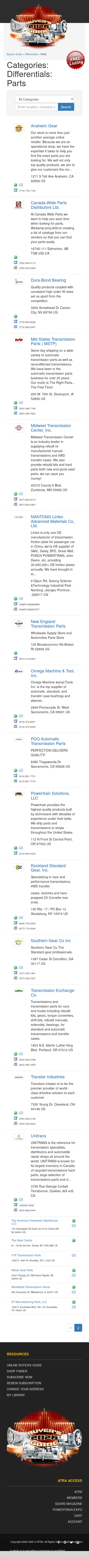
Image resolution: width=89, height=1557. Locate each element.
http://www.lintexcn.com (16, 599)
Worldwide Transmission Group (30, 1287)
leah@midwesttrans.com (22, 494)
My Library (16, 1395)
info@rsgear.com (22, 918)
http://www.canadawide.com (74, 1241)
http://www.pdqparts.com (16, 771)
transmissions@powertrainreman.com (22, 848)
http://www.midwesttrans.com (16, 494)
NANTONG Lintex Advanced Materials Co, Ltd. (52, 521)
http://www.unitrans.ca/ (16, 1200)
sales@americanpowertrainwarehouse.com (74, 1226)
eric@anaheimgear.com (22, 185)
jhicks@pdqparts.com (22, 771)
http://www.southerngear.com (16, 968)
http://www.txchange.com (16, 1054)
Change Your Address (25, 1389)
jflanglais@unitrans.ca (22, 1200)
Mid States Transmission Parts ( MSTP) (53, 341)
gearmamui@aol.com (22, 968)
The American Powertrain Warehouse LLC (34, 1221)
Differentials (31, 54)
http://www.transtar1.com (16, 1113)
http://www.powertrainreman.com (16, 848)
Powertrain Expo (67, 1509)
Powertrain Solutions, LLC (50, 795)
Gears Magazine (68, 1503)
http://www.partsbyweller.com (74, 1271)
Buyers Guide (14, 54)
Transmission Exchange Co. (52, 992)
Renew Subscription (24, 1383)
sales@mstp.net (22, 403)
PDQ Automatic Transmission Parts (48, 741)
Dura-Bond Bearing (48, 280)
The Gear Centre (21, 1240)
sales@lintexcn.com (22, 599)
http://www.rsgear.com (16, 918)
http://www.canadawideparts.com (16, 257)
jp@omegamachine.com (22, 716)
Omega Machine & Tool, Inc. (53, 673)
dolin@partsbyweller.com (74, 1276)
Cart (78, 1515)
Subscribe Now (19, 1377)
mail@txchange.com (22, 1054)
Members (74, 1497)
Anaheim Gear (44, 125)
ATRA (78, 1491)
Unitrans (38, 1135)
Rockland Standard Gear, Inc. (48, 867)
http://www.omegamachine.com (16, 716)
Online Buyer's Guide (24, 1365)
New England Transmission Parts (48, 623)
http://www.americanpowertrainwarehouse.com (74, 1221)
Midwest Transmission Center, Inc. (51, 427)
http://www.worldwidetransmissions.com (74, 1287)
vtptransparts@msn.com (74, 1256)
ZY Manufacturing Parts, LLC (29, 1302)
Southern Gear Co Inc (51, 940)
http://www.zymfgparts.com (74, 1302)
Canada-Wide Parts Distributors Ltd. (49, 204)
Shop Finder (17, 1371)
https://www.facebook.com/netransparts (16, 653)
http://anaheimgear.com (16, 185)
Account (75, 1521)
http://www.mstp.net (16, 403)
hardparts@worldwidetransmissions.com (74, 1292)
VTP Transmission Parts (26, 1255)
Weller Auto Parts (22, 1270)
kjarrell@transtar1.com (22, 1113)
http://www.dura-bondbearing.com (16, 317)
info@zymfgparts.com (74, 1307)
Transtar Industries (48, 1076)
